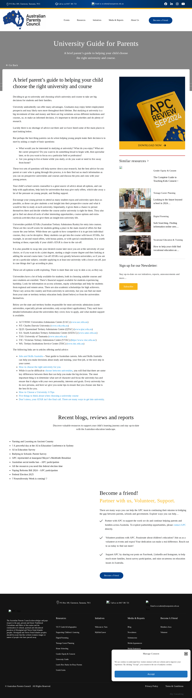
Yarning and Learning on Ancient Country (32, 441)
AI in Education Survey (23, 449)
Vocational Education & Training (168, 240)
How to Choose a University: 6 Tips (36, 392)
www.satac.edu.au (88, 333)
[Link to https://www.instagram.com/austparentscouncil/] (177, 4)
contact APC (180, 525)
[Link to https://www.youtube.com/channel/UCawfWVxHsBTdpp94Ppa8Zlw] (183, 4)
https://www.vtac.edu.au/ (83, 340)
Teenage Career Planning (164, 193)
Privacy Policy (151, 686)
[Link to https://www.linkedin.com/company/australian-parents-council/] (171, 4)
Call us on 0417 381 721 (67, 4)
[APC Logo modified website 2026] (24, 11)
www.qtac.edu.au (83, 329)
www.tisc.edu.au (75, 343)
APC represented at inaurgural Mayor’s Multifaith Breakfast (41, 458)
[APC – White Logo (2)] (15, 611)
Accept (151, 674)
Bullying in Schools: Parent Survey (29, 454)
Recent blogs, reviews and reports (96, 417)
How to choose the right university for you (40, 367)
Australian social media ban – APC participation (35, 462)
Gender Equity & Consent (164, 171)
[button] (186, 653)
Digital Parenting (161, 216)
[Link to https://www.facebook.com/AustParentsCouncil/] (166, 4)
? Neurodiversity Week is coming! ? (29, 478)
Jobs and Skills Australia (31, 356)
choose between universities (58, 370)
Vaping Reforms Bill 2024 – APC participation (35, 470)
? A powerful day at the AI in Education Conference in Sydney (43, 445)
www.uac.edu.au (79, 322)
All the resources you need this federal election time (37, 466)
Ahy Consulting (176, 694)
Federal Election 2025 (23, 474)
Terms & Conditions (174, 686)
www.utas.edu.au (57, 336)
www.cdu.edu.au (59, 325)
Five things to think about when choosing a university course (48, 395)
